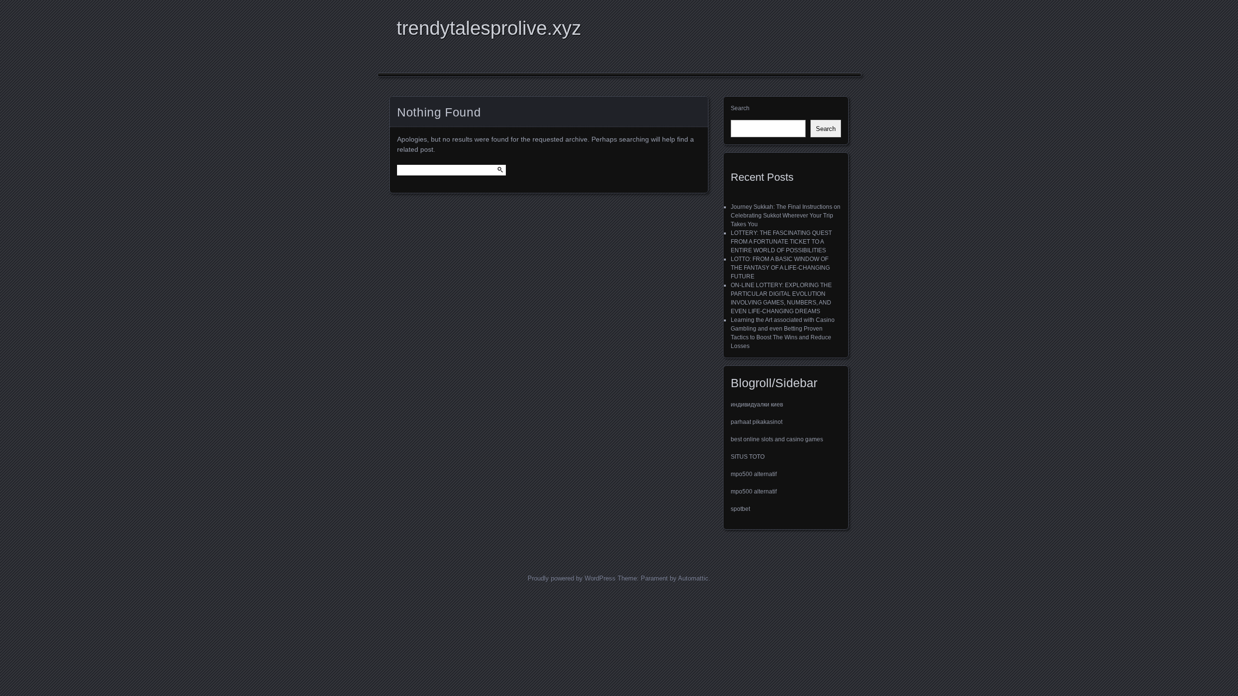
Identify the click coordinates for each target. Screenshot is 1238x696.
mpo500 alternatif (754, 474)
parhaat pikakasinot (756, 422)
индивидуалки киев (757, 404)
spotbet (740, 509)
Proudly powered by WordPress (572, 578)
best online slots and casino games (777, 439)
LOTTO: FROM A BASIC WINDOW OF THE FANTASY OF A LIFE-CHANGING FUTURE (780, 268)
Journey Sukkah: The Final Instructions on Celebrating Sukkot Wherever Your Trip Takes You (785, 215)
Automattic (693, 578)
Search (740, 108)
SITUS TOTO (748, 456)
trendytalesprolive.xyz (489, 28)
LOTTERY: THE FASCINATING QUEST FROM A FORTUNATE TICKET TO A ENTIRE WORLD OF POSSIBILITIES (781, 242)
